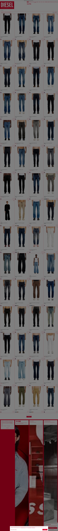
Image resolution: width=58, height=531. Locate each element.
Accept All (45, 529)
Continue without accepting (13, 529)
